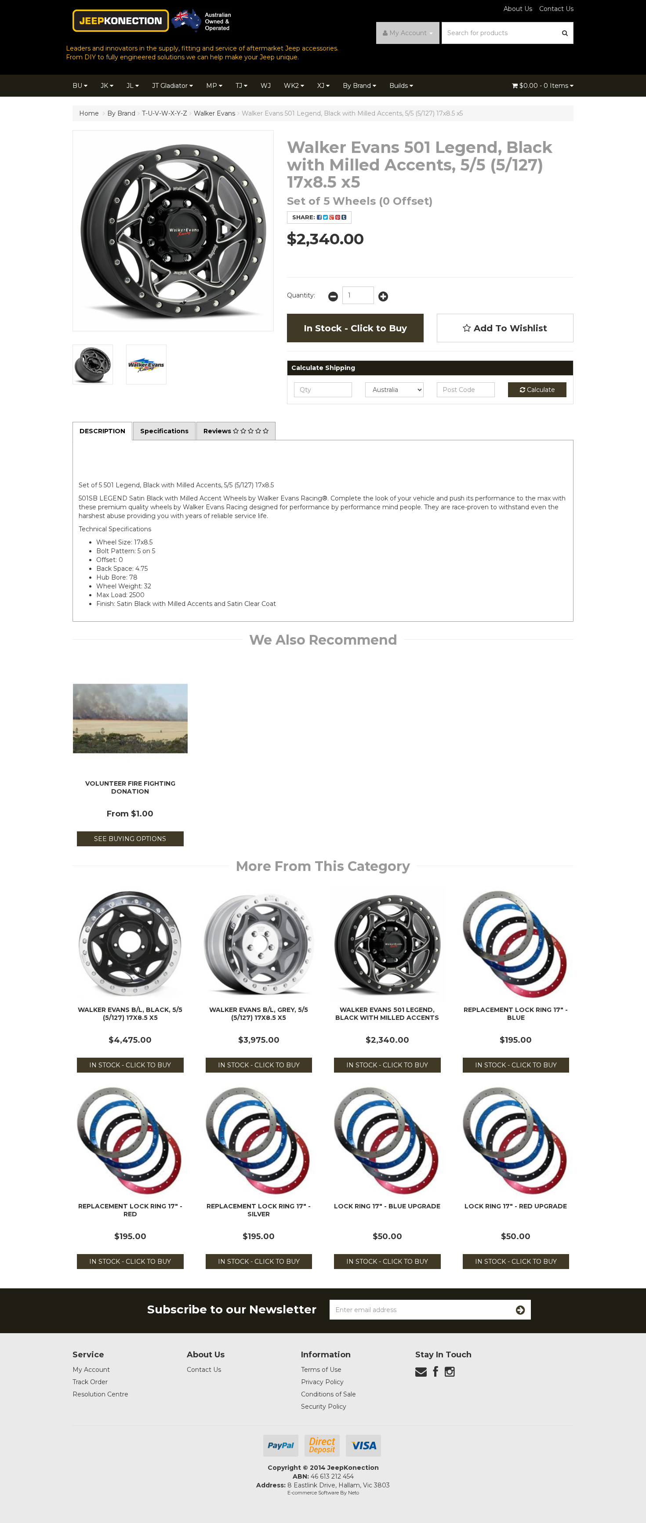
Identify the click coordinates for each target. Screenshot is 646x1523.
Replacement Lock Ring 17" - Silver (259, 1210)
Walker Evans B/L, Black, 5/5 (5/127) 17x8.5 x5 (130, 1014)
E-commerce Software (313, 1493)
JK (105, 86)
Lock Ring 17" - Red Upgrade (516, 1206)
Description (102, 431)
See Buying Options (130, 839)
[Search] (565, 33)
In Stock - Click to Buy (355, 328)
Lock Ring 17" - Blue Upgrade (387, 1206)
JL (131, 86)
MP (212, 86)
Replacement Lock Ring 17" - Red (130, 1210)
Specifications (164, 431)
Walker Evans (214, 113)
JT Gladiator (170, 86)
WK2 (292, 86)
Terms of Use (321, 1370)
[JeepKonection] (152, 20)
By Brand (358, 86)
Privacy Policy (322, 1382)
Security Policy (323, 1407)
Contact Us (556, 9)
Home (89, 113)
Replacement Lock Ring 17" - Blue (516, 1014)
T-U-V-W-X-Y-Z (164, 113)
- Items (544, 86)
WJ (266, 86)
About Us (518, 9)
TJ (240, 86)
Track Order (90, 1382)
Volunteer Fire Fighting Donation (130, 787)
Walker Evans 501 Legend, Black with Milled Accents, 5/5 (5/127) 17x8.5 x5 (352, 113)
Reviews (218, 431)
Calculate (540, 390)
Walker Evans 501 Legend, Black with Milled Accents (387, 1014)
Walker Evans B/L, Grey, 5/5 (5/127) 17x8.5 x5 (258, 1014)
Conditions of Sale (328, 1394)
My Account (91, 1370)
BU (78, 86)
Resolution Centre (100, 1394)
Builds (399, 86)
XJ (321, 86)
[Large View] (93, 364)
